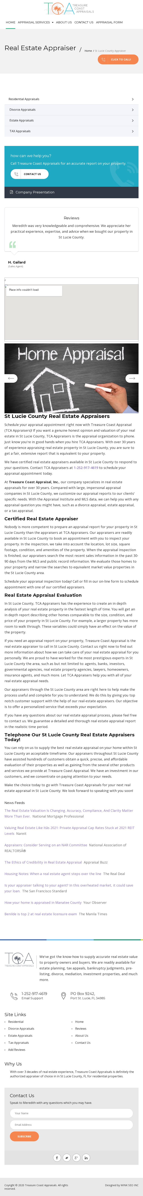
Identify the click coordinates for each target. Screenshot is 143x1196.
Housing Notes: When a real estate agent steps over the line (52, 874)
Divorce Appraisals (22, 110)
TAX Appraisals (20, 131)
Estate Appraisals (21, 120)
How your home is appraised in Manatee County (43, 902)
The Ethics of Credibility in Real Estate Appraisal (43, 862)
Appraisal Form (109, 22)
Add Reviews (16, 1050)
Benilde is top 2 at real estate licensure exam (40, 914)
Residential (15, 1022)
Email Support (32, 998)
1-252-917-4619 (86, 467)
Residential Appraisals (24, 99)
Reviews (80, 1029)
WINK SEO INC (130, 1185)
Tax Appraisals (18, 1043)
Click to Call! (121, 59)
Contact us (32, 174)
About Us (64, 22)
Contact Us (83, 22)
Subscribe (24, 1136)
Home (10, 22)
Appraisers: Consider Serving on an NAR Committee (45, 845)
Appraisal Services (34, 22)
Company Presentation (35, 192)
